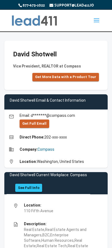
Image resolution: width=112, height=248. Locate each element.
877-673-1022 (34, 4)
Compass (46, 149)
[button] (65, 77)
